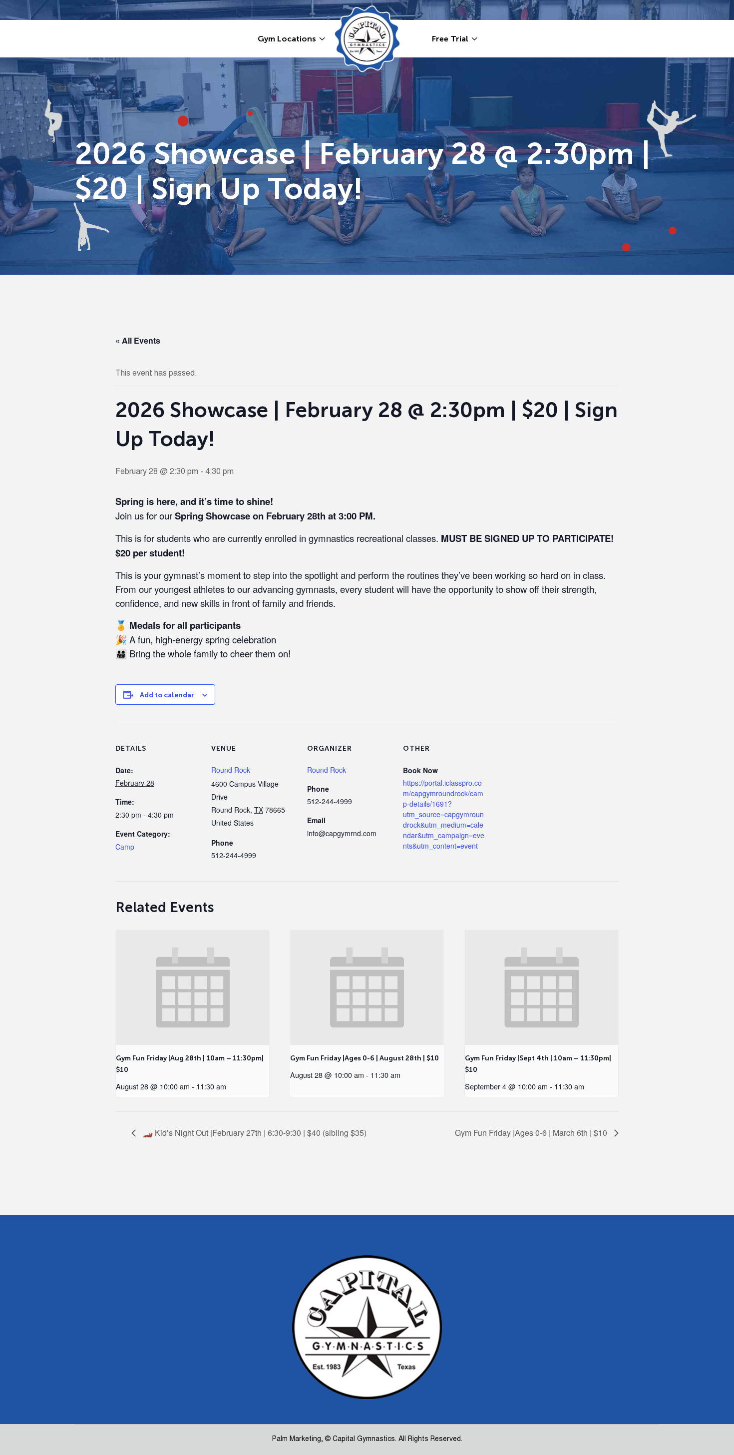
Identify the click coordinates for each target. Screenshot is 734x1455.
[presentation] (192, 987)
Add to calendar (167, 695)
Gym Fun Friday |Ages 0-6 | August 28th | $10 (364, 1058)
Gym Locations (287, 38)
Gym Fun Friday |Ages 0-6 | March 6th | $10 (532, 1132)
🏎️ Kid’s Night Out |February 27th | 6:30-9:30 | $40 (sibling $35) (254, 1132)
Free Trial (450, 38)
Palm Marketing (296, 1439)
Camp (124, 847)
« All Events (137, 340)
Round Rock (230, 770)
